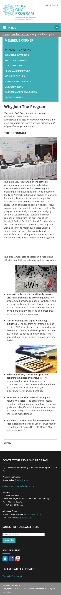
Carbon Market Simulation (21, 91)
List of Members (14, 65)
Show (56, 27)
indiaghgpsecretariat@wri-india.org (18, 486)
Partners (6, 585)
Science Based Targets (18, 81)
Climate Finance (14, 97)
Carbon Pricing (14, 86)
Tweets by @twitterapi (12, 576)
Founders (16, 585)
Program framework (17, 70)
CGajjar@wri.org (22, 480)
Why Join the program (18, 49)
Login (46, 5)
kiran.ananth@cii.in (23, 517)
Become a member (15, 60)
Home (6, 34)
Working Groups (15, 76)
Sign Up (55, 5)
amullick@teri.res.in (32, 514)
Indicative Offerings (17, 55)
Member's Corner (20, 34)
